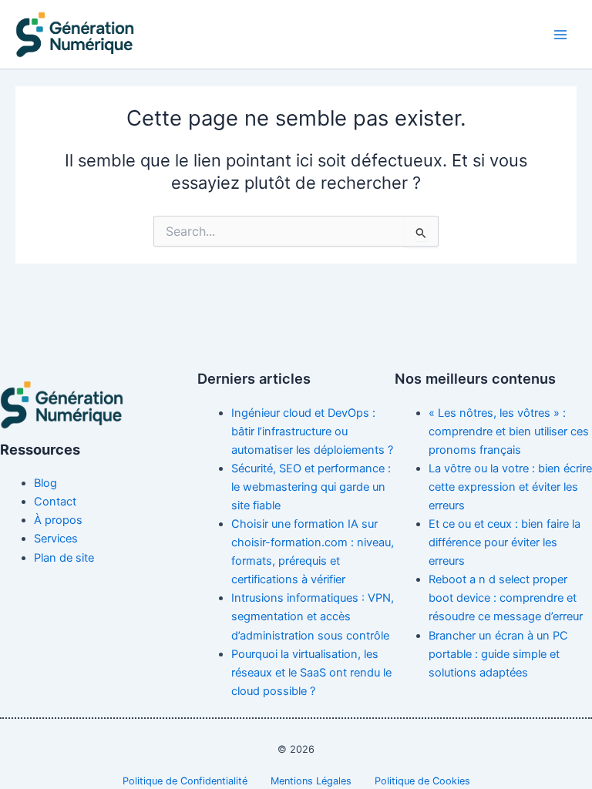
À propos (58, 520)
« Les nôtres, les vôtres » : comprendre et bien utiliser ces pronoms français (509, 431)
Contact (55, 502)
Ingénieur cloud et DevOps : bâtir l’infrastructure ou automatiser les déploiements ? (312, 431)
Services (56, 539)
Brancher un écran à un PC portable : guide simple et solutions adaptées (498, 654)
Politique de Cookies (422, 781)
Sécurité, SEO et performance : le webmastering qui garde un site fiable (311, 487)
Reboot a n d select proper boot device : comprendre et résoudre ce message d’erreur (506, 597)
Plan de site (64, 558)
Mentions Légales (311, 781)
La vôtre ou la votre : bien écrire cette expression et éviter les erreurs (510, 487)
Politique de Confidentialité (185, 781)
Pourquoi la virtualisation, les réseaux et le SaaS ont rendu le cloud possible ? (311, 672)
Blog (45, 483)
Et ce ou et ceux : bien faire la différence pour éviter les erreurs (504, 542)
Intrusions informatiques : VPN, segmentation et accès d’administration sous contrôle (312, 616)
